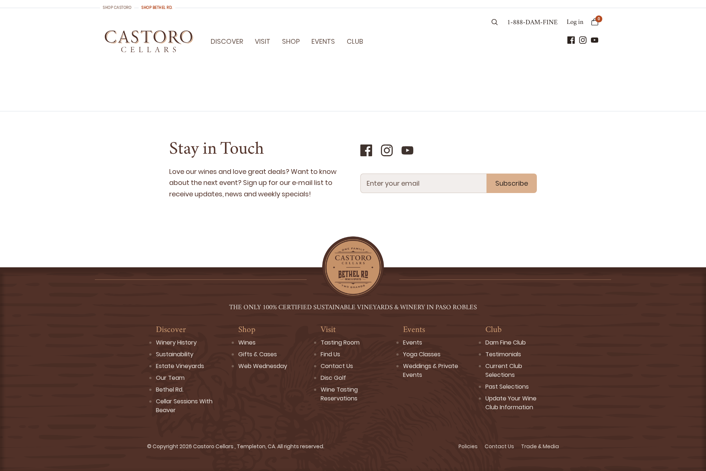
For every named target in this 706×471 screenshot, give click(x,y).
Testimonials (503, 354)
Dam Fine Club (505, 342)
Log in (575, 22)
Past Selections (507, 386)
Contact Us (337, 366)
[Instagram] (582, 40)
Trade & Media (540, 446)
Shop (291, 41)
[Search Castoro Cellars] (494, 22)
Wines (247, 342)
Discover (227, 41)
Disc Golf (333, 378)
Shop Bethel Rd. (157, 7)
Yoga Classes (422, 354)
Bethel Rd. (169, 389)
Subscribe (511, 183)
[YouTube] (594, 40)
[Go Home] (149, 41)
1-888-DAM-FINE (532, 23)
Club (355, 41)
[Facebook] (571, 40)
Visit (262, 41)
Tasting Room (340, 342)
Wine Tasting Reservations (339, 394)
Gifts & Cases (257, 354)
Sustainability (174, 354)
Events (323, 41)
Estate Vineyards (180, 366)
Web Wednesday (262, 366)
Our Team (170, 378)
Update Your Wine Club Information (510, 402)
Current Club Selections (503, 370)
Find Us (330, 354)
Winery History (176, 342)
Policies (469, 446)
